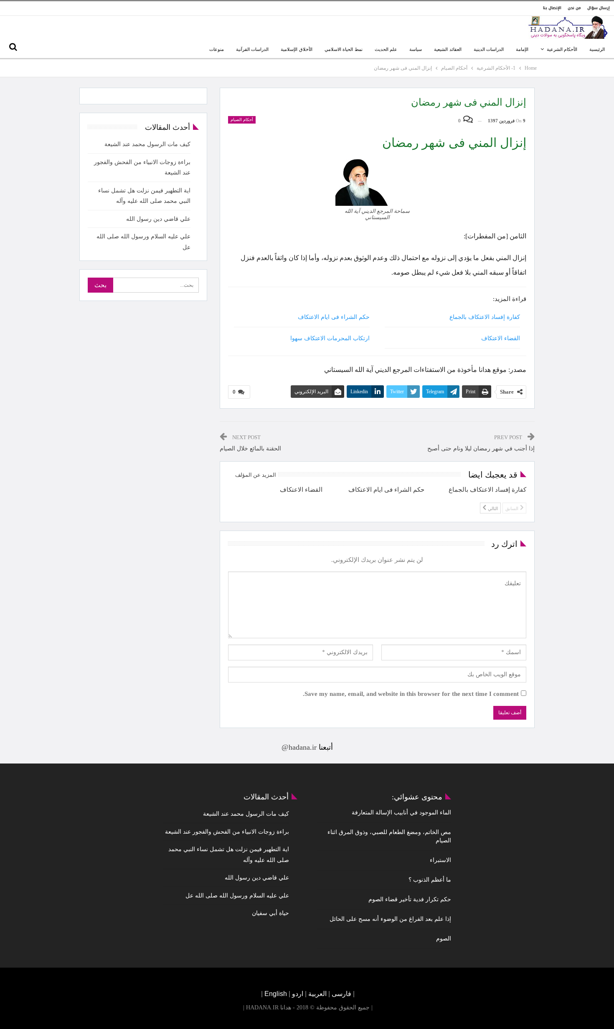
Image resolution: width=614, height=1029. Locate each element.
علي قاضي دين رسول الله (158, 219)
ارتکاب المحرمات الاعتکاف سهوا (330, 338)
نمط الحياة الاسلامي (344, 49)
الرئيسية (597, 49)
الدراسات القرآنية (252, 49)
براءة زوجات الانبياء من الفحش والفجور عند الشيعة (227, 832)
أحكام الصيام (242, 119)
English (275, 993)
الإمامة (522, 49)
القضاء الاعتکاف (500, 338)
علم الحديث (386, 49)
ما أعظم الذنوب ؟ (429, 880)
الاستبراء (440, 860)
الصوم (443, 938)
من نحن (574, 8)
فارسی (340, 993)
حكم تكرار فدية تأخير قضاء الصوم (409, 899)
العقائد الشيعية (447, 49)
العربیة (317, 993)
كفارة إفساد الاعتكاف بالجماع (484, 317)
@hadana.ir (299, 747)
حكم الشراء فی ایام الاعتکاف (334, 317)
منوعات (216, 49)
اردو (297, 993)
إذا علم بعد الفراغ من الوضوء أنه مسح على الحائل (390, 919)
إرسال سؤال (598, 8)
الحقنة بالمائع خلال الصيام (250, 448)
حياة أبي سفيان (270, 913)
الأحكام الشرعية (562, 49)
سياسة (415, 49)
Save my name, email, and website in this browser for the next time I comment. (411, 693)
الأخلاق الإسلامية (296, 49)
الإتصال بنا (552, 8)
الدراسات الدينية (489, 49)
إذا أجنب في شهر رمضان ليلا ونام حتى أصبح (481, 448)
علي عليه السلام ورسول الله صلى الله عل (237, 895)
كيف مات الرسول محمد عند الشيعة (147, 144)
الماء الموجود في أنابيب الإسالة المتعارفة (401, 812)
